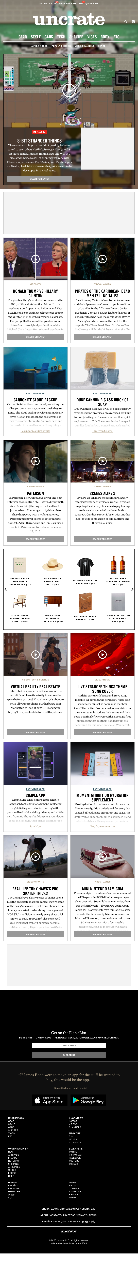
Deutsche (14, 1191)
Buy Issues (73, 1138)
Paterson (35, 493)
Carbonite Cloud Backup (36, 400)
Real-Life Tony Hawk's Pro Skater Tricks (35, 891)
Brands (12, 1157)
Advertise (75, 1191)
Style (36, 37)
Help (11, 1175)
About (72, 1185)
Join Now (35, 826)
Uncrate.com (50, 1208)
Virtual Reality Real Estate (35, 686)
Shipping (13, 1163)
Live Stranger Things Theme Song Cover (102, 689)
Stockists (75, 1142)
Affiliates (14, 1166)
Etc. (10, 1136)
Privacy (73, 1194)
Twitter (73, 1151)
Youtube (74, 1160)
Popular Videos (61, 45)
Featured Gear (35, 393)
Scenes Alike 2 (102, 493)
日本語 (11, 1194)
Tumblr (73, 1163)
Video (33, 284)
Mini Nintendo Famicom (102, 888)
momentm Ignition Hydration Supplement (102, 797)
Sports (39, 881)
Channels (75, 1127)
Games (107, 881)
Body (105, 37)
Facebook (75, 1157)
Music (106, 679)
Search (125, 21)
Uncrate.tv (88, 1208)
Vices (92, 37)
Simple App (35, 795)
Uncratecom (48, 3)
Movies (107, 284)
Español (13, 1185)
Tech (61, 37)
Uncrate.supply (69, 1208)
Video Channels (84, 45)
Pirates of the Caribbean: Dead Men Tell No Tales (102, 293)
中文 (10, 1197)
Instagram (75, 1154)
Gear (23, 37)
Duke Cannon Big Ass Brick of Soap (103, 402)
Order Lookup (12, 1171)
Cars (49, 37)
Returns (13, 1160)
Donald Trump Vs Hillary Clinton (35, 293)
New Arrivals (13, 1153)
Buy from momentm (102, 826)
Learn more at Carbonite (35, 431)
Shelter (76, 37)
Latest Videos (39, 45)
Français (13, 1188)
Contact (74, 1188)
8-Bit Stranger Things (39, 140)
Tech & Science (39, 679)
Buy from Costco (102, 431)
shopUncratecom (71, 3)
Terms (73, 1197)
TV (39, 284)
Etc (116, 37)
